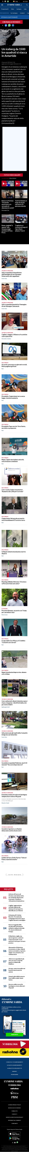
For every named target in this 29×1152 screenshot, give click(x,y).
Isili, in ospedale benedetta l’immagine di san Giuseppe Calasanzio (14, 305)
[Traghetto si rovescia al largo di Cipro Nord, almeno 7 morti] (21, 218)
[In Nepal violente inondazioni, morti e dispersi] (14, 538)
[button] (2, 25)
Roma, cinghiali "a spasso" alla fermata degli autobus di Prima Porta (7, 229)
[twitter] (3, 1)
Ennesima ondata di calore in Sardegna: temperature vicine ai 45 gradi (14, 795)
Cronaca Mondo (11, 22)
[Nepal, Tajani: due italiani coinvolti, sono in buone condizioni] (14, 446)
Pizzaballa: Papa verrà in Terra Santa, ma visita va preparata (14, 427)
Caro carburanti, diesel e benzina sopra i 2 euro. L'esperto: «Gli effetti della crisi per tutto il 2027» (14, 703)
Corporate (14, 1123)
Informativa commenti (14, 1120)
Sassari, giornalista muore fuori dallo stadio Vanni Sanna (17, 978)
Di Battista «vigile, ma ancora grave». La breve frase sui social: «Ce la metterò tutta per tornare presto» (17, 939)
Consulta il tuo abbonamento (14, 1062)
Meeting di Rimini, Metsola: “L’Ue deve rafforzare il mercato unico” (14, 583)
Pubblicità (14, 1111)
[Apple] (14, 1134)
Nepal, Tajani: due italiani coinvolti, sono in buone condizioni (13, 460)
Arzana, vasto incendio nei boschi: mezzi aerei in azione (17, 970)
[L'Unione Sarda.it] (14, 5)
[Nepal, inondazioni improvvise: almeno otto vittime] (14, 659)
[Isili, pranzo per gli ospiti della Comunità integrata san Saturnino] (14, 719)
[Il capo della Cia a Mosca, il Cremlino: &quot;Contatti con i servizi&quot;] (14, 627)
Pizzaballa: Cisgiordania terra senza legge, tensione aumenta (13, 397)
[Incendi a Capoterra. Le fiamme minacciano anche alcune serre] (14, 815)
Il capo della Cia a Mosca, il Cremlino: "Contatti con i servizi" (13, 641)
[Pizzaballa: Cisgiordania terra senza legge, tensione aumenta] (14, 383)
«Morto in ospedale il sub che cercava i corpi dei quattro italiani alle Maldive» (16, 961)
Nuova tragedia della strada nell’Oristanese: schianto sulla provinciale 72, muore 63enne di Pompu (16, 928)
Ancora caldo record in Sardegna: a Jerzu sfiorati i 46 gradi (17, 986)
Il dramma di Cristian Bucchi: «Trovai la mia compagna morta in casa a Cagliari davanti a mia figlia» (17, 917)
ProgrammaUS (4, 9)
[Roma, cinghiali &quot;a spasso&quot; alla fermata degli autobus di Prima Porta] (8, 218)
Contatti (14, 1114)
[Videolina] (14, 1044)
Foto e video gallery (12, 175)
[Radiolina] (14, 1052)
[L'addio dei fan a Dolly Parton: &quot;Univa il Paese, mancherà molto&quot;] (14, 844)
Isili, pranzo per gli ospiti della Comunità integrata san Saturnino (14, 734)
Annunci (14, 1071)
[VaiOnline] (14, 1093)
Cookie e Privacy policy (14, 1104)
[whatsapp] (8, 1)
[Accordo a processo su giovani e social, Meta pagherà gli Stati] (14, 351)
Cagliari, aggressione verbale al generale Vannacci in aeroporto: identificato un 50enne (16, 908)
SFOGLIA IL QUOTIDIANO (9, 17)
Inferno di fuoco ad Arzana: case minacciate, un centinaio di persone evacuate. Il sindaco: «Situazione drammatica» (16, 897)
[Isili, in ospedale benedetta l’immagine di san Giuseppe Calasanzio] (14, 291)
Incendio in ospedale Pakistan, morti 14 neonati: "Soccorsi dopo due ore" (14, 764)
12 (18, 874)
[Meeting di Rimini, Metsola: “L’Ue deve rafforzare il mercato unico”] (14, 568)
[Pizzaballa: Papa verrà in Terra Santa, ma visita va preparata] (14, 413)
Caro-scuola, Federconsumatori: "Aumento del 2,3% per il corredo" (12, 490)
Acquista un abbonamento (14, 1065)
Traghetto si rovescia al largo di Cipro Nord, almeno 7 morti (21, 228)
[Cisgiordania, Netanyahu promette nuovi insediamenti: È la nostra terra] (14, 505)
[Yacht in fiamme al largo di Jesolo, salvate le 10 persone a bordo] (21, 194)
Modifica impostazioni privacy (14, 1117)
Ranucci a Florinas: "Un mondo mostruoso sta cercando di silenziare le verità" (8, 204)
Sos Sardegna (14, 13)
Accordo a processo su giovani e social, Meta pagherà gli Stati (14, 365)
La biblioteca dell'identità (14, 1068)
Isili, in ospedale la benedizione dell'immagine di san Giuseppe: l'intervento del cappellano (12, 274)
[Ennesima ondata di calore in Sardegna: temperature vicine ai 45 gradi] (14, 781)
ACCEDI (25, 1)
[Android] (14, 1138)
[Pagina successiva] (6, 875)
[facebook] (5, 1)
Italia (25, 9)
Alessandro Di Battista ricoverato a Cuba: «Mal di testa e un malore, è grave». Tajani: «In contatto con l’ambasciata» (17, 951)
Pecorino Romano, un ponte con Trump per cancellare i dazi (14, 611)
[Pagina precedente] (23, 875)
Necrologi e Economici (14, 1108)
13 (20, 874)
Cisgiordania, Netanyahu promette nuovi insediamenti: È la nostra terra (13, 519)
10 (14, 874)
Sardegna (19, 9)
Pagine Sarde (14, 1074)
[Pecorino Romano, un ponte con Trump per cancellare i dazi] (14, 597)
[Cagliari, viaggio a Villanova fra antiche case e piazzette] (14, 321)
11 (16, 874)
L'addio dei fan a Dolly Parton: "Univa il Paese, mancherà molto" (14, 858)
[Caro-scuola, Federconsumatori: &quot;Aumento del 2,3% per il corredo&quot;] (14, 476)
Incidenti (22, 13)
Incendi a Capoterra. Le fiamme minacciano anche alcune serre (12, 830)
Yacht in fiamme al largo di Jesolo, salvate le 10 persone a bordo (21, 203)
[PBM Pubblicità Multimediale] (14, 1097)
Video (12, 9)
